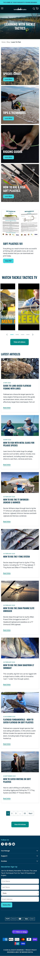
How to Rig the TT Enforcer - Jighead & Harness (16, 501)
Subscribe (7, 905)
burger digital (27, 952)
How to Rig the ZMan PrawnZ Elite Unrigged (18, 609)
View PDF (8, 261)
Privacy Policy (31, 950)
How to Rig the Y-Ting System (16, 556)
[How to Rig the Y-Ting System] (20, 539)
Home (3, 42)
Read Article (6, 407)
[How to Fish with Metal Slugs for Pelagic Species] (20, 425)
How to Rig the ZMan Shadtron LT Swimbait (18, 666)
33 (25, 813)
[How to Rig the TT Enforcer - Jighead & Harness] (20, 482)
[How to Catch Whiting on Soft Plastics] (20, 761)
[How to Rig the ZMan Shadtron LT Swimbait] (20, 648)
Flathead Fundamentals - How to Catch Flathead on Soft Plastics (18, 721)
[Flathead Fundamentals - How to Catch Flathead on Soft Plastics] (20, 702)
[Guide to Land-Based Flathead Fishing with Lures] (20, 368)
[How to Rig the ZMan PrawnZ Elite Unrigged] (20, 591)
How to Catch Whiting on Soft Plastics (17, 780)
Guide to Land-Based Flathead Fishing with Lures (17, 387)
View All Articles (20, 824)
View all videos (19, 342)
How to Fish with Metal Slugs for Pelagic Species (18, 444)
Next (30, 813)
